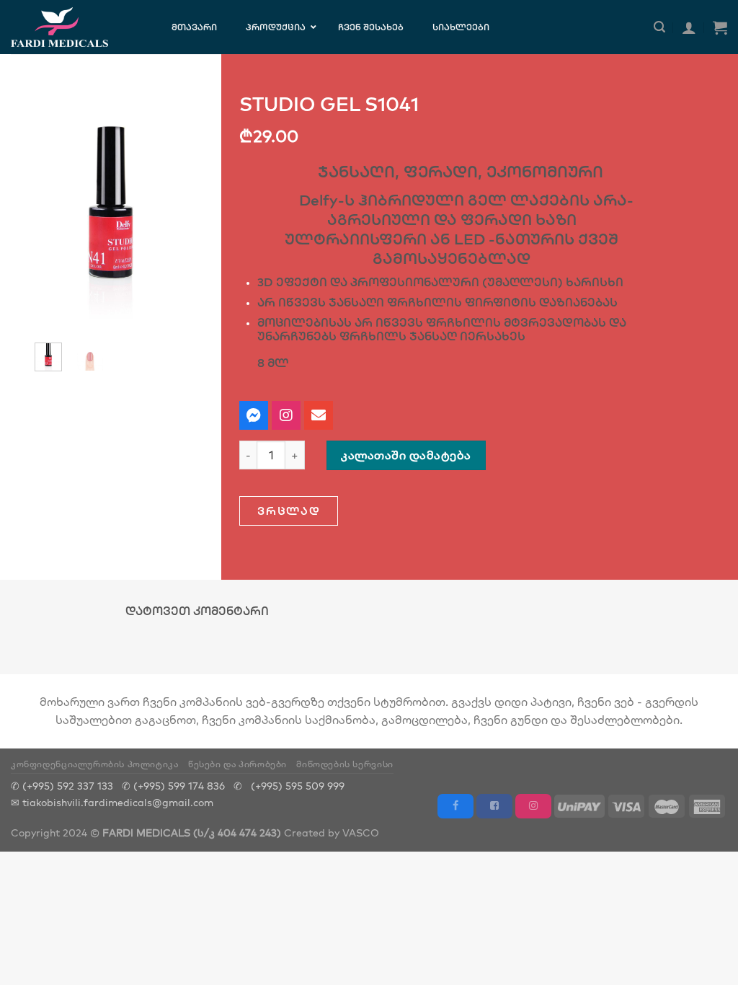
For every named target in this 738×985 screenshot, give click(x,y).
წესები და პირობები (237, 764)
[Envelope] (318, 415)
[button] (288, 511)
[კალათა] (720, 27)
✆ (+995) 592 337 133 (62, 785)
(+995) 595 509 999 (297, 785)
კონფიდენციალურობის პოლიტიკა (95, 764)
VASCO (360, 832)
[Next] (172, 206)
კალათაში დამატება (406, 455)
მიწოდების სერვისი (344, 764)
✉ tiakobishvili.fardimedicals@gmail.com (112, 802)
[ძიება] (659, 27)
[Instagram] (286, 415)
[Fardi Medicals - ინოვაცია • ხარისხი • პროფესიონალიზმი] (73, 27)
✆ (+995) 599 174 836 (173, 785)
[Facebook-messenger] (253, 415)
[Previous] (49, 206)
